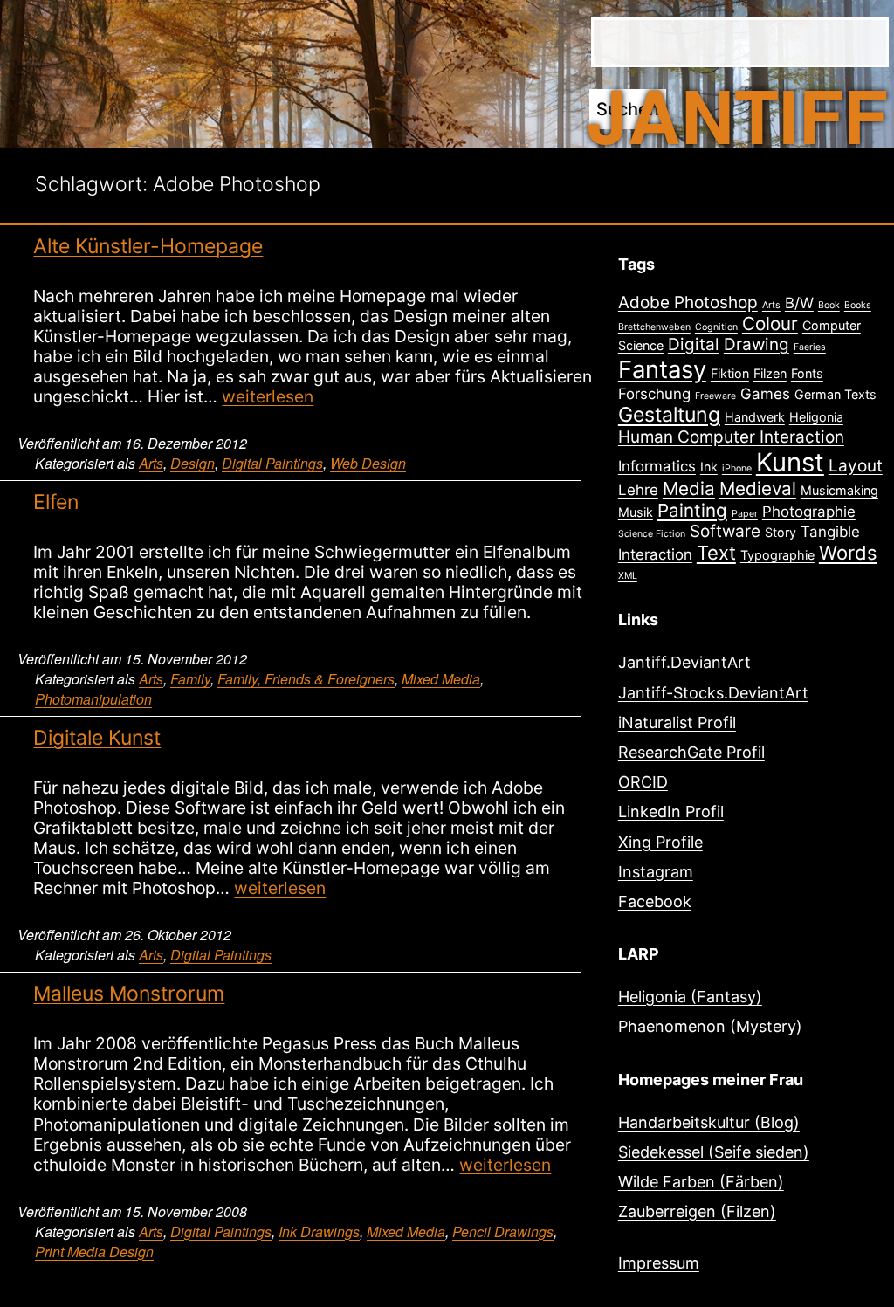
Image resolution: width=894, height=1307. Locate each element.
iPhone (737, 468)
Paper (745, 513)
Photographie (809, 511)
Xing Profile (660, 842)
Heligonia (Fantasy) (690, 996)
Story (780, 532)
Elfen (56, 502)
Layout (856, 466)
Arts (151, 463)
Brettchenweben (654, 327)
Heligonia (816, 416)
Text (716, 552)
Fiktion (730, 373)
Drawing (756, 344)
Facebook (654, 901)
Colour (770, 323)
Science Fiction (651, 534)
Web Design (368, 463)
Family (190, 679)
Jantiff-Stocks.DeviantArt (713, 693)
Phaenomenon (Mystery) (710, 1026)
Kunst (790, 462)
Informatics (657, 466)
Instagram (655, 872)
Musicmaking (839, 490)
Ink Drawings (319, 1231)
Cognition (716, 327)
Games (765, 393)
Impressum (658, 1263)
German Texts (835, 394)
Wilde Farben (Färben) (701, 1182)
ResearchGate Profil (691, 752)
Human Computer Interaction (731, 437)
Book (829, 305)
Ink (709, 466)
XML (627, 575)
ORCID (643, 782)
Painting (692, 510)
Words (848, 552)
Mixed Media (441, 679)
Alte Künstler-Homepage (148, 246)
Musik (635, 512)
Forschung (654, 393)
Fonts (807, 373)
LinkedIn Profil (671, 811)
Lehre (638, 490)
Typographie (777, 554)
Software (725, 531)
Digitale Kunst (97, 738)
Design (192, 463)
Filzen (770, 373)
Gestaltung (669, 414)
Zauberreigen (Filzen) (697, 1211)
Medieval (757, 488)
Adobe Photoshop (688, 302)
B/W (799, 303)
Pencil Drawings (503, 1231)
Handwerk (755, 416)
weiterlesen (267, 396)
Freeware (715, 396)
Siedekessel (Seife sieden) (713, 1152)
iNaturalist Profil (677, 722)
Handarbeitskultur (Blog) (709, 1122)
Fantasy (662, 369)
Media (689, 488)
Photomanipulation (93, 699)
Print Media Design (94, 1252)
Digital (693, 344)
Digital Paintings (272, 463)
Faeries (810, 347)
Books (857, 305)
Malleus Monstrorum (128, 993)
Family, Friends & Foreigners (306, 679)
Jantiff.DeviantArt (684, 662)
